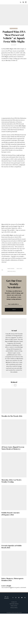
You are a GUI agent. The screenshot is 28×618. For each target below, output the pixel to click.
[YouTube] (21, 597)
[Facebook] (13, 597)
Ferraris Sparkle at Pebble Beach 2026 (11, 547)
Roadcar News (13, 28)
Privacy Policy (14, 607)
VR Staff (13, 45)
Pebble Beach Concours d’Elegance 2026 (10, 514)
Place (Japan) (19, 268)
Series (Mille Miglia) (12, 271)
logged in (12, 587)
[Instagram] (15, 597)
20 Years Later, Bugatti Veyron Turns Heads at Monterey (12, 448)
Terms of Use (14, 605)
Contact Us (14, 601)
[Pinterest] (18, 597)
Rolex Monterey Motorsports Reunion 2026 (12, 579)
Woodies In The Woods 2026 (11, 416)
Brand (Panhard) (11, 268)
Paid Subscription (14, 603)
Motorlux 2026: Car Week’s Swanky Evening (11, 481)
